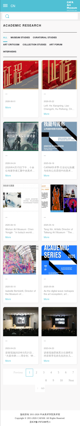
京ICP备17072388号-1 (40, 422)
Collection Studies (34, 44)
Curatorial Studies (45, 37)
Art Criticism (11, 44)
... (6, 93)
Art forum (55, 44)
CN (13, 5)
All (5, 37)
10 (61, 380)
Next (71, 380)
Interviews (9, 51)
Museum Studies (20, 37)
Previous (18, 372)
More (8, 107)
